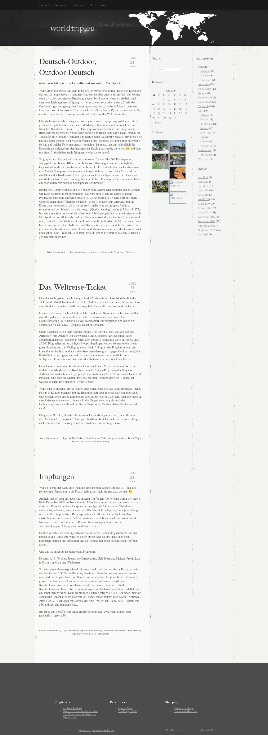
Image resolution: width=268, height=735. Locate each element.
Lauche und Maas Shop (186, 711)
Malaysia (205, 71)
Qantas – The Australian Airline (80, 711)
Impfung (98, 630)
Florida (204, 119)
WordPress (171, 730)
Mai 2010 (203, 195)
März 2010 (204, 203)
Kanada (202, 93)
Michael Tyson (209, 730)
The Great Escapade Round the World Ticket (79, 715)
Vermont (205, 141)
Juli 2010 (203, 186)
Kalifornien (206, 124)
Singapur (205, 75)
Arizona (204, 115)
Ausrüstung (98, 5)
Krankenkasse (134, 630)
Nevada (204, 128)
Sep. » (158, 122)
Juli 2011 (203, 177)
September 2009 (206, 230)
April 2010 (204, 199)
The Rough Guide (127, 711)
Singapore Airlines (117, 438)
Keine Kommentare (55, 251)
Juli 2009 (203, 234)
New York (205, 132)
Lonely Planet (125, 708)
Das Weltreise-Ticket (72, 286)
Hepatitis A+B (86, 630)
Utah (203, 137)
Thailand (205, 80)
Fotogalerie (61, 5)
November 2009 (206, 221)
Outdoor (92, 251)
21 (159, 113)
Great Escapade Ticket (96, 438)
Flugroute (79, 5)
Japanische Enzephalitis (115, 630)
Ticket (131, 438)
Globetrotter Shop (183, 708)
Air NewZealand (76, 438)
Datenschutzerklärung (103, 730)
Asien (201, 66)
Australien (204, 84)
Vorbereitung (103, 441)
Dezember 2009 (206, 217)
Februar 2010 (205, 208)
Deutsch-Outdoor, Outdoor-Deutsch (68, 66)
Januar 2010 (204, 212)
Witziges (130, 251)
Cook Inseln (204, 88)
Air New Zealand (72, 708)
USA (201, 110)
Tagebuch (43, 5)
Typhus (75, 633)
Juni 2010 (203, 190)
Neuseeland (204, 102)
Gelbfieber (73, 630)
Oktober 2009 (205, 225)
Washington (206, 146)
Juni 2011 (203, 181)
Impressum (85, 730)
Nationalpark (205, 97)
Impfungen (56, 476)
